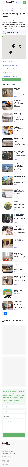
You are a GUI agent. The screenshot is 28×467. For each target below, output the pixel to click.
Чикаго (23, 9)
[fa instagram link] (8, 456)
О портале (4, 446)
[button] (11, 52)
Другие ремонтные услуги (10, 65)
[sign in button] (20, 2)
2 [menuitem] (8, 314)
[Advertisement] (14, 340)
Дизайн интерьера (8, 61)
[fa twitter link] (5, 456)
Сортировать (6, 84)
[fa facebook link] (2, 456)
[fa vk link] (10, 456)
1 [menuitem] (5, 314)
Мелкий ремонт (7, 72)
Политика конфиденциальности (9, 453)
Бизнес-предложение (7, 449)
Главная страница (6, 9)
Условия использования (7, 451)
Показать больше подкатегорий (11, 80)
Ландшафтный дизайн (9, 69)
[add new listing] (24, 2)
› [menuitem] (13, 314)
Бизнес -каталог (16, 9)
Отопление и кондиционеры (10, 76)
